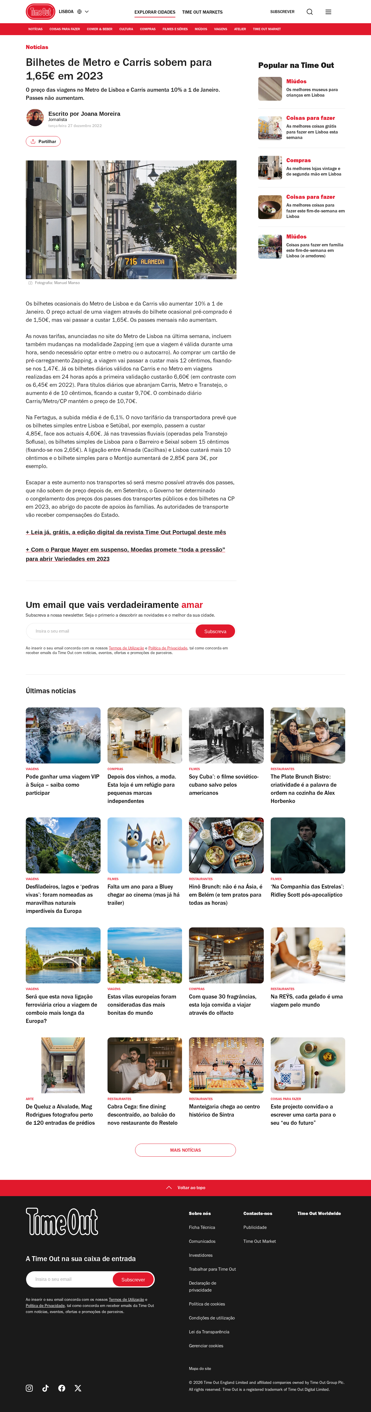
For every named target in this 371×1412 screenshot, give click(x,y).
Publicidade (255, 1228)
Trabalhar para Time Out (212, 1269)
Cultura (126, 29)
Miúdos (201, 29)
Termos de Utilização (126, 649)
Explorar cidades (154, 12)
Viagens (220, 29)
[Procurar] (309, 11)
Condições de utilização (212, 1318)
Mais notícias (185, 1151)
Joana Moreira (100, 114)
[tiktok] (45, 1388)
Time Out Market (267, 29)
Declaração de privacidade (202, 1287)
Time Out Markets (202, 12)
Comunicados (202, 1242)
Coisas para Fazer (65, 29)
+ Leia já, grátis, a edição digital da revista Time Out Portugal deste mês (126, 532)
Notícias (35, 29)
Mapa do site (200, 1369)
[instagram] (29, 1388)
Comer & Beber (99, 29)
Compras (148, 29)
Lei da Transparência (209, 1332)
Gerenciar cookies (206, 1346)
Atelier (240, 29)
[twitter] (77, 1388)
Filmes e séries (175, 29)
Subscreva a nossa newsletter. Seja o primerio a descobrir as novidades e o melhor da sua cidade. (120, 615)
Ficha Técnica (202, 1228)
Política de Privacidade (167, 649)
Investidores (200, 1256)
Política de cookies (207, 1304)
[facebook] (61, 1388)
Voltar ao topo (191, 1188)
